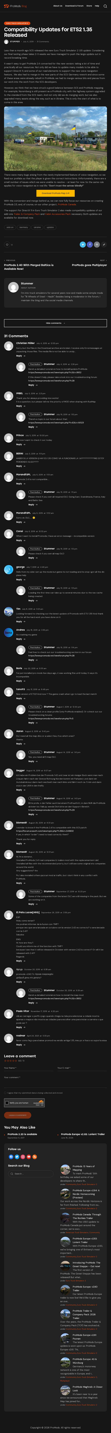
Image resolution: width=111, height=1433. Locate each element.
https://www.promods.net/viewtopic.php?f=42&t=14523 (56, 422)
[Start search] (105, 6)
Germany (23, 227)
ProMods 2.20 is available (22, 1134)
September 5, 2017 (16, 1138)
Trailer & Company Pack (27, 214)
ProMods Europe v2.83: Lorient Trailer (83, 1134)
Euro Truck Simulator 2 (17, 23)
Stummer (27, 283)
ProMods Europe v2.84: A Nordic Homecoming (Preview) (86, 1194)
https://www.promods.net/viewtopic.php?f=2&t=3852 (54, 372)
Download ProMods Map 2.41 (55, 193)
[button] (8, 245)
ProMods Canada (67, 204)
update (50, 227)
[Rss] (35, 1157)
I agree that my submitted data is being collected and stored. (35, 1093)
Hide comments (54, 323)
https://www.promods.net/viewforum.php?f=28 (51, 380)
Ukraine (37, 227)
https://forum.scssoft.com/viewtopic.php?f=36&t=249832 (45, 831)
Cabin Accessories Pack (58, 214)
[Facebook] (11, 1157)
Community (71, 1184)
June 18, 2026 (67, 1138)
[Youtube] (29, 1157)
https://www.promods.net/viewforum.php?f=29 (51, 810)
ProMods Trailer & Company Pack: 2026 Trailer (84, 1314)
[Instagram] (23, 1157)
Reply (19, 356)
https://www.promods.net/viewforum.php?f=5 (50, 718)
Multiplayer (65, 1381)
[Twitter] (17, 1157)
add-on (10, 227)
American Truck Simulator (77, 1232)
